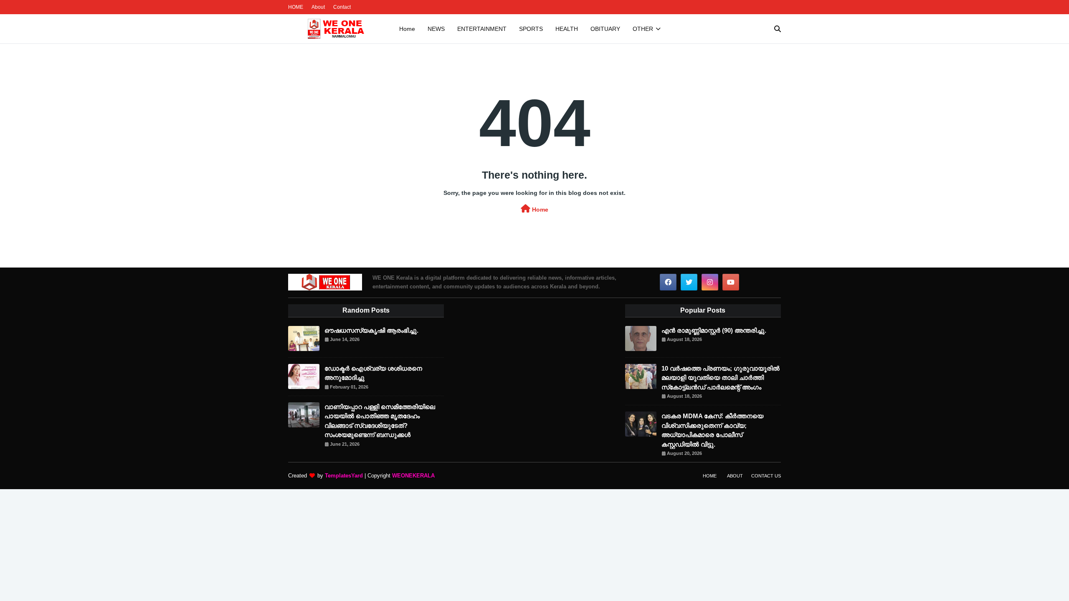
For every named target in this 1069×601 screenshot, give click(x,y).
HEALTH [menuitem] (566, 28)
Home (539, 209)
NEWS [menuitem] (436, 28)
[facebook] (668, 282)
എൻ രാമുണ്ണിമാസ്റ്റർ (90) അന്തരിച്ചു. (713, 330)
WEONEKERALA (413, 475)
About (318, 7)
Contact (342, 7)
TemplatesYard (344, 475)
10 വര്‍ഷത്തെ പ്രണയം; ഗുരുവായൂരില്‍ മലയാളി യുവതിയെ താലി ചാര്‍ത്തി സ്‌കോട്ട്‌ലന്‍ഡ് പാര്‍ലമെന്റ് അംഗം (720, 378)
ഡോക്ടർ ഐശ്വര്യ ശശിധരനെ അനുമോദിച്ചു (373, 373)
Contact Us (766, 475)
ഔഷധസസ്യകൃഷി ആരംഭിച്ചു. (371, 330)
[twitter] (689, 282)
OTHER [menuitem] (643, 28)
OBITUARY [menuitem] (605, 28)
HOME (295, 7)
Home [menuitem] (407, 28)
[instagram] (710, 282)
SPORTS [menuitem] (531, 28)
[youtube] (730, 282)
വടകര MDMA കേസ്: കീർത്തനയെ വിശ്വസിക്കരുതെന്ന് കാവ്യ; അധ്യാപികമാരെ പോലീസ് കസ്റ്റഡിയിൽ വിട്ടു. (712, 430)
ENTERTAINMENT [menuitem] (482, 28)
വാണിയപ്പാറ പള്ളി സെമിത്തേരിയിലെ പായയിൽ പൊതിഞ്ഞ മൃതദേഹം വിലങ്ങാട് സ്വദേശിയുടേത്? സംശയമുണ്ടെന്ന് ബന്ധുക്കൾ (379, 421)
